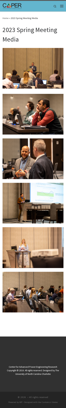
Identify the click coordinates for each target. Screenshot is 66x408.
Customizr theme (50, 402)
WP (20, 402)
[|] (12, 5)
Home (6, 18)
